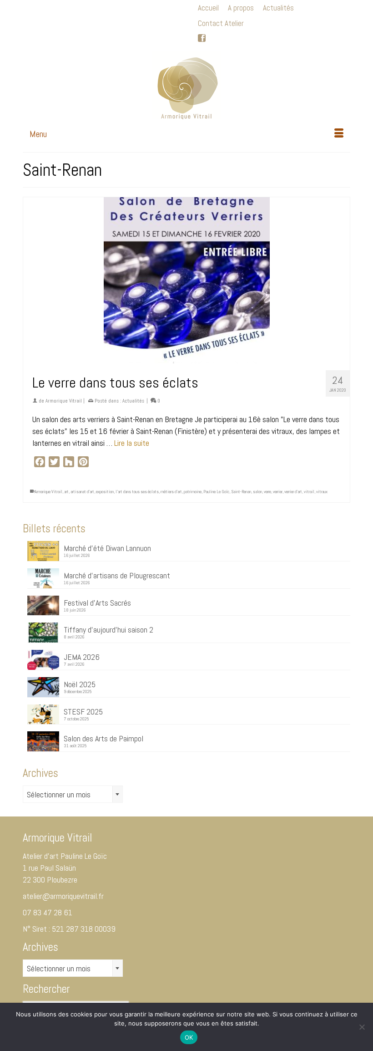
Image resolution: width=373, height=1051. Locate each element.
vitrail (309, 492)
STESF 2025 (83, 711)
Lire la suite (131, 443)
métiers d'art (171, 492)
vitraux (322, 492)
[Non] (361, 1026)
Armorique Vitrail (63, 401)
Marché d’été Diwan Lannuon (107, 548)
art (66, 492)
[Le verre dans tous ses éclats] (186, 280)
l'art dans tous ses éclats (137, 492)
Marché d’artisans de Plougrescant (117, 575)
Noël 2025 (80, 684)
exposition (105, 492)
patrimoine (193, 492)
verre (267, 492)
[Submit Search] (29, 7)
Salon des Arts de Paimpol (103, 738)
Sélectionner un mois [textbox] (59, 794)
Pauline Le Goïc (216, 492)
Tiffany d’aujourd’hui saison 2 (108, 629)
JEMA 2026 (82, 657)
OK (189, 1037)
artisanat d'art (82, 492)
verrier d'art (293, 492)
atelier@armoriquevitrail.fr (63, 896)
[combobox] (73, 794)
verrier (277, 492)
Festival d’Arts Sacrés (97, 602)
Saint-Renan (241, 492)
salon (257, 492)
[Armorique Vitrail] (186, 85)
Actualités (133, 401)
